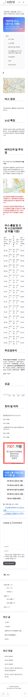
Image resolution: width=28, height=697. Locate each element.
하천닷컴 (6, 12)
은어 (6, 656)
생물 (5, 596)
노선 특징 (11, 43)
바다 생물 (9, 599)
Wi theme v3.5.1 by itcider (14, 688)
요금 (9, 61)
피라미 (7, 639)
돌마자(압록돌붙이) (10, 635)
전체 (5, 14)
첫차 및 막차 (12, 64)
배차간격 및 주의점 (14, 47)
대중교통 (13, 12)
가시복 (7, 622)
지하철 (9, 591)
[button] (19, 2)
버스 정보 (11, 39)
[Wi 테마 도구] (3, 694)
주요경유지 (11, 57)
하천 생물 (9, 603)
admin (11, 656)
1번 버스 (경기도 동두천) (12, 668)
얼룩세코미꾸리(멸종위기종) (13, 631)
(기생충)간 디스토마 (17, 513)
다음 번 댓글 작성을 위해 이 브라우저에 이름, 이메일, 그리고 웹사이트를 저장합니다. (14, 556)
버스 (19, 12)
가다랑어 (7, 626)
